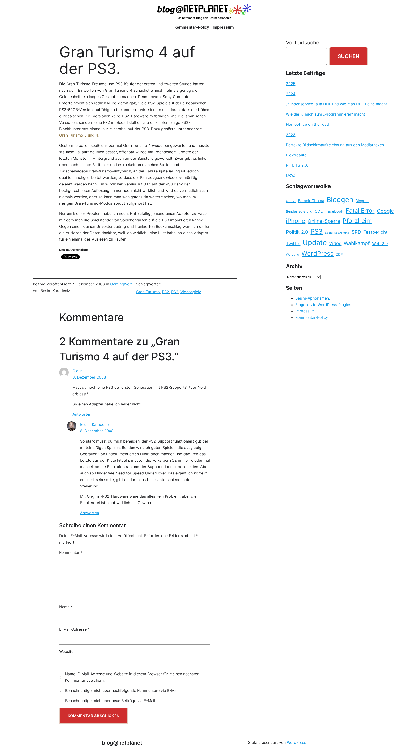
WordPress (318, 253)
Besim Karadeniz (95, 424)
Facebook (334, 211)
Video (335, 243)
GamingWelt (121, 284)
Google (385, 211)
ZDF (339, 254)
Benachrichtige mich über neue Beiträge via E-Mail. (110, 700)
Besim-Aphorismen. (312, 298)
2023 (290, 134)
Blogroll (362, 201)
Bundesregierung (299, 211)
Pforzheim (357, 220)
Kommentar (71, 552)
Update (315, 242)
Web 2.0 (380, 243)
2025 (290, 83)
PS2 (165, 291)
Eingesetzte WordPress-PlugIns (323, 304)
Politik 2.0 (297, 232)
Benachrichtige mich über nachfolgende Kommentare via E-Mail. (122, 690)
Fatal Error (360, 210)
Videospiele (190, 291)
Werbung (292, 254)
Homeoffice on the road (307, 124)
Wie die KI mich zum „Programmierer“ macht (325, 114)
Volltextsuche (302, 42)
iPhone (295, 220)
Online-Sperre (324, 221)
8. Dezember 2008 (89, 377)
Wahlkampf (357, 243)
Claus (77, 370)
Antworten (81, 414)
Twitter (293, 243)
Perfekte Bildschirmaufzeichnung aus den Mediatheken (335, 144)
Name (66, 606)
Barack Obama (311, 200)
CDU (319, 211)
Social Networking (337, 232)
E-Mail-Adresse (74, 629)
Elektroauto (296, 155)
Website (66, 651)
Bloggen (340, 199)
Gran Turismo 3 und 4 (78, 135)
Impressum (305, 311)
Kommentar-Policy (311, 317)
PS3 (174, 291)
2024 (290, 93)
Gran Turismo (148, 291)
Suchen (348, 56)
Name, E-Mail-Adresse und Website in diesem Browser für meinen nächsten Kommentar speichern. (132, 677)
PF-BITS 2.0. (297, 165)
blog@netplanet (122, 742)
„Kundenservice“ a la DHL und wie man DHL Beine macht (336, 104)
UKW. (290, 175)
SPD (356, 232)
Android (291, 201)
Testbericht (375, 232)
